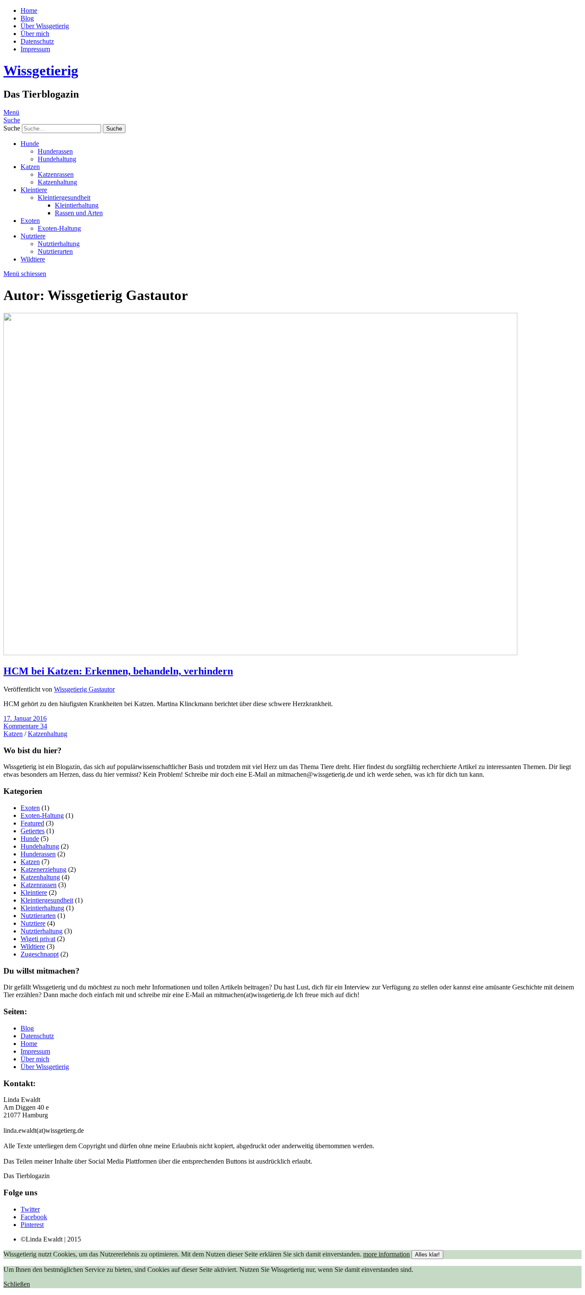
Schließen (16, 1284)
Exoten (30, 220)
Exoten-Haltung (59, 228)
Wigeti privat (38, 938)
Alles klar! (427, 1254)
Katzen (30, 166)
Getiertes (33, 831)
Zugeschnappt (40, 954)
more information (386, 1254)
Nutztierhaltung (59, 243)
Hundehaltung (57, 159)
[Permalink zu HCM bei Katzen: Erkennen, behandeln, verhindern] (260, 652)
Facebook (34, 1217)
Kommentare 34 (25, 726)
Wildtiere (33, 259)
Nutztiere (33, 236)
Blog (27, 18)
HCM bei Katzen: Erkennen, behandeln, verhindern (118, 671)
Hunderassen (55, 151)
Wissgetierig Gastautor (84, 689)
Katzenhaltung (57, 182)
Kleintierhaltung (76, 205)
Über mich (35, 33)
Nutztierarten (55, 251)
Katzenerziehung (43, 869)
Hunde (30, 143)
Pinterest (32, 1224)
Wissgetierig (40, 70)
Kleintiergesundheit (64, 197)
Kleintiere (34, 189)
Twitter (30, 1209)
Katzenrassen (56, 174)
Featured (32, 823)
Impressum (35, 49)
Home (29, 10)
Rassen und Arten (79, 213)
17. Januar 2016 (25, 718)
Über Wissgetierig (45, 26)
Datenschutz (37, 41)
